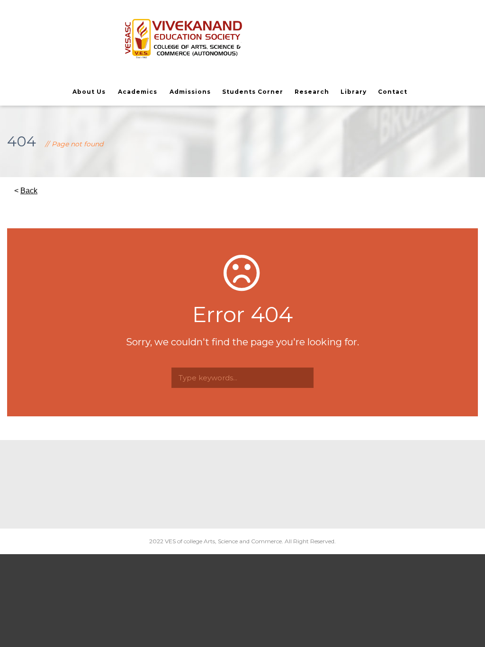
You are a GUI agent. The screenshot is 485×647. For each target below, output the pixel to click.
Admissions (190, 91)
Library (354, 91)
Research (312, 91)
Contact (392, 91)
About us (89, 91)
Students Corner (252, 91)
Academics (137, 91)
